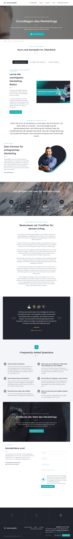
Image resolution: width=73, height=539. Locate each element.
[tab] (20, 62)
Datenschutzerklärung (58, 532)
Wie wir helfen (28, 527)
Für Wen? (41, 527)
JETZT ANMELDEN (15, 112)
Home (5, 41)
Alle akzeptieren (66, 535)
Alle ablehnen (58, 535)
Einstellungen (48, 535)
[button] (33, 3)
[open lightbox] (53, 92)
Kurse (35, 527)
